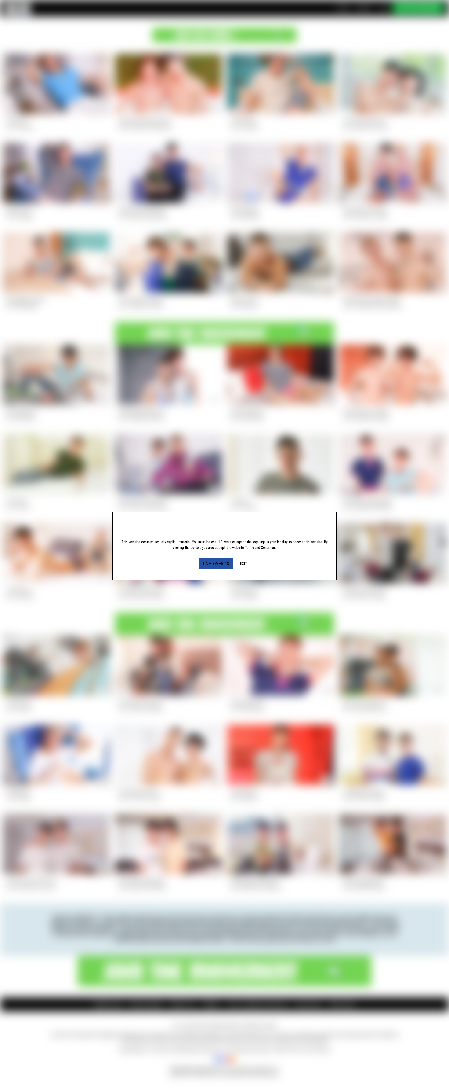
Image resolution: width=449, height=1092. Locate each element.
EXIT (243, 563)
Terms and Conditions (260, 547)
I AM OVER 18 (216, 563)
